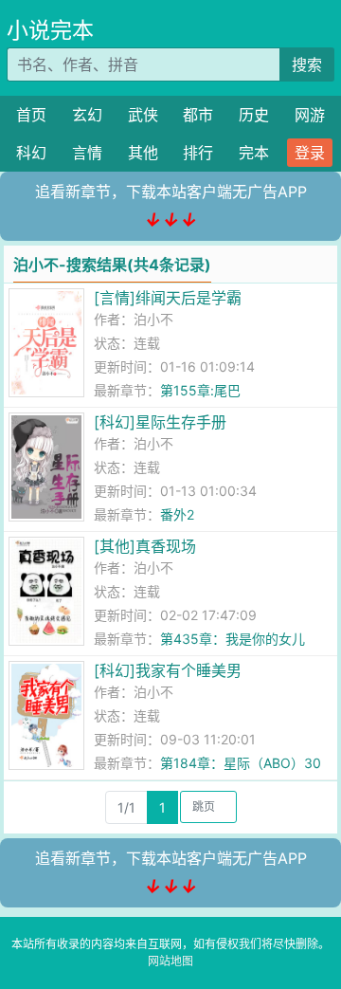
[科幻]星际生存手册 (160, 421)
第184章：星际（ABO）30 (240, 763)
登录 (310, 152)
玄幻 (87, 114)
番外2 (177, 514)
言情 (87, 152)
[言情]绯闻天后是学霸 (168, 297)
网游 (310, 114)
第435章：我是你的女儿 (232, 639)
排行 (198, 152)
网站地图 (170, 961)
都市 (198, 114)
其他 (143, 152)
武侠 (143, 114)
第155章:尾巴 (200, 390)
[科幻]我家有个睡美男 (168, 670)
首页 (31, 114)
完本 (254, 152)
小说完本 (50, 30)
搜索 (307, 64)
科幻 (31, 152)
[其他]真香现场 (145, 546)
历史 (254, 114)
